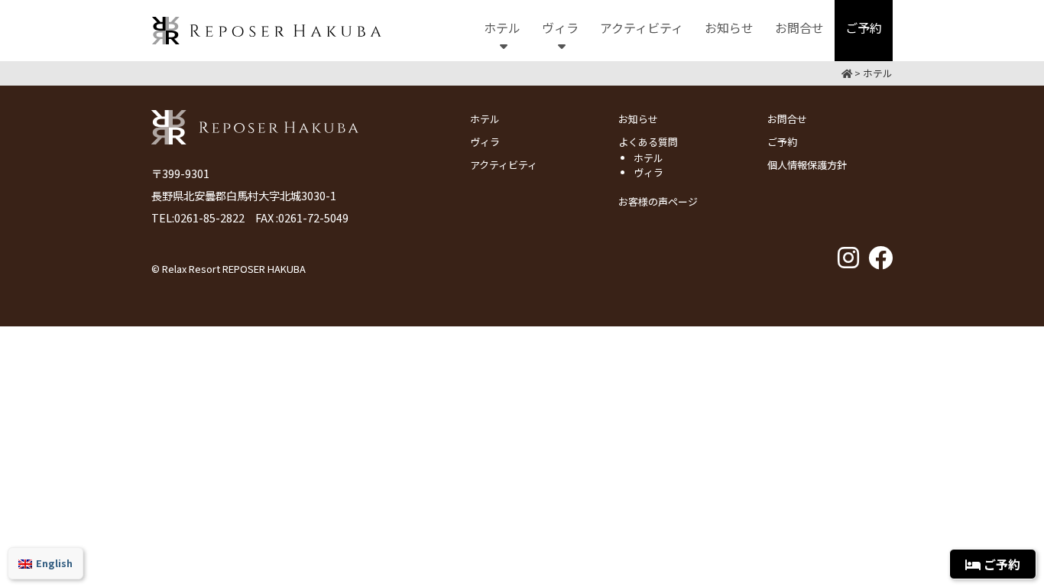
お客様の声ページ (658, 201)
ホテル (485, 119)
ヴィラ (485, 142)
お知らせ (638, 119)
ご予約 (782, 142)
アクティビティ (503, 164)
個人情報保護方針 (807, 164)
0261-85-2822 (209, 217)
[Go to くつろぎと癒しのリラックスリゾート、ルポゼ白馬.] (846, 73)
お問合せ (787, 119)
